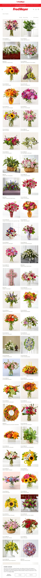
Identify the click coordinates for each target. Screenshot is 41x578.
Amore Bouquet (6, 266)
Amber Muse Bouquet (25, 220)
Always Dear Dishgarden (8, 175)
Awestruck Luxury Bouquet (26, 424)
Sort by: (20, 17)
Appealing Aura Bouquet (8, 311)
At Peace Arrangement (7, 356)
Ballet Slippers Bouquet (7, 469)
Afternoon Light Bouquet (8, 107)
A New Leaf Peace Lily (25, 39)
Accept (20, 574)
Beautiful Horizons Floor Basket (27, 515)
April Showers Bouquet (25, 334)
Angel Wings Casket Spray (26, 266)
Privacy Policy (11, 571)
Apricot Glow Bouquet (7, 334)
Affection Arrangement (25, 85)
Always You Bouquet (25, 198)
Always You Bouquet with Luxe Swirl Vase (11, 220)
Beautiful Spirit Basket (7, 537)
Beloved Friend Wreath (25, 560)
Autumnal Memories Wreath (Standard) (11, 424)
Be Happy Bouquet (24, 469)
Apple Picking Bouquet (25, 311)
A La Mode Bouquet (7, 39)
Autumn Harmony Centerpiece (27, 379)
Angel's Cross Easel (6, 288)
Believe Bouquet (24, 537)
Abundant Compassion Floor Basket (28, 62)
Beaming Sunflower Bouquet (8, 515)
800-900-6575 (22, 5)
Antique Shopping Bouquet (26, 288)
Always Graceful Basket (25, 175)
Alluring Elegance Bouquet (26, 153)
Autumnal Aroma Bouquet (26, 402)
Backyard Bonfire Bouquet (8, 447)
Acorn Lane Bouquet (7, 85)
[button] (2, 9)
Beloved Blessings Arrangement (9, 560)
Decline (31, 574)
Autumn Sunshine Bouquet (8, 402)
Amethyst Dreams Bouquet (26, 243)
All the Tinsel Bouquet (7, 153)
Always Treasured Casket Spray (9, 198)
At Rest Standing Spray (25, 356)
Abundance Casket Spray (8, 62)
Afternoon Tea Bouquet (25, 107)
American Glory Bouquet (8, 243)
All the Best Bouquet (25, 130)
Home (4, 13)
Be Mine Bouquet (6, 492)
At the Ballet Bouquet (7, 379)
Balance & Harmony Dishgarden (27, 447)
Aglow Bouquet (6, 130)
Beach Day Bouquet (25, 492)
